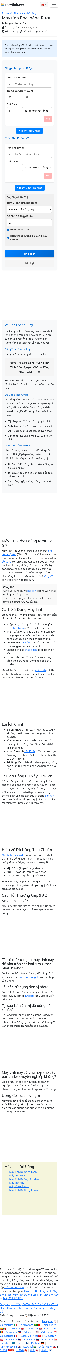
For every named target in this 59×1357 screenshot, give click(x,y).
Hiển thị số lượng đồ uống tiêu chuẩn (28, 237)
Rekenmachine (8, 1346)
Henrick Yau (21, 23)
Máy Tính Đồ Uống (20, 1186)
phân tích (40, 670)
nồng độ (48, 576)
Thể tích (31, 590)
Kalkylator (5, 1343)
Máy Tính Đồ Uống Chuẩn (24, 1190)
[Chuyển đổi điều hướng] (54, 5)
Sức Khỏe (29, 751)
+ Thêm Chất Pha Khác (29, 187)
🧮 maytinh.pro (12, 4)
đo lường (26, 642)
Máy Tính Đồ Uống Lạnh (23, 1172)
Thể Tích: (12, 104)
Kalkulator (50, 1335)
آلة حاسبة (28, 1346)
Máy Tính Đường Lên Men (24, 1179)
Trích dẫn (9, 31)
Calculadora (26, 1325)
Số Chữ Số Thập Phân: (20, 216)
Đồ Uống (31, 13)
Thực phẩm (19, 13)
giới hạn (49, 795)
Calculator (14, 1328)
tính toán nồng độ (29, 977)
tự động (29, 995)
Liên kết (27, 31)
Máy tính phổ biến (17, 1308)
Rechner (36, 1343)
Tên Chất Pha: (15, 147)
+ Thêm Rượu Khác (29, 130)
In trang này (11, 27)
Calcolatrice (6, 1325)
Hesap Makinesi (29, 1335)
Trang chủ (7, 13)
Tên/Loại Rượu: (16, 77)
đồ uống (6, 561)
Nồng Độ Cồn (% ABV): (20, 91)
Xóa (48, 118)
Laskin (21, 1343)
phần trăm (18, 628)
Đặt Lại (29, 263)
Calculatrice (6, 1335)
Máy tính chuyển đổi (13, 855)
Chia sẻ (43, 31)
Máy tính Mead (17, 1175)
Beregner (47, 1321)
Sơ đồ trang (37, 1308)
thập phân (31, 649)
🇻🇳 (43, 4)
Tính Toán (30, 253)
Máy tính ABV (16, 1182)
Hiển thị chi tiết (19, 229)
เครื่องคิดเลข (46, 1346)
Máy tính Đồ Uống (14, 1287)
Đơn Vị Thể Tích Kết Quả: (22, 203)
